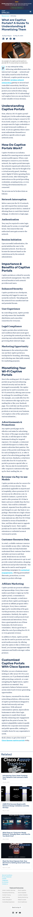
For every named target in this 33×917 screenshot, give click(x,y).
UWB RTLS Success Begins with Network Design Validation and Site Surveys (16, 805)
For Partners (5, 882)
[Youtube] (20, 913)
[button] (3, 39)
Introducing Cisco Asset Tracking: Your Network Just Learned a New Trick (15, 777)
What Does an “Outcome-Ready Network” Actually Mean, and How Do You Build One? (16, 834)
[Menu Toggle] (30, 11)
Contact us (5, 884)
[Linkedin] (13, 913)
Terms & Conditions (7, 875)
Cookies (4, 878)
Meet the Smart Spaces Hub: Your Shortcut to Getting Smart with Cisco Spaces (16, 862)
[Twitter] (16, 913)
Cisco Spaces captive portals (13, 740)
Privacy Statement (7, 877)
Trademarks (5, 880)
